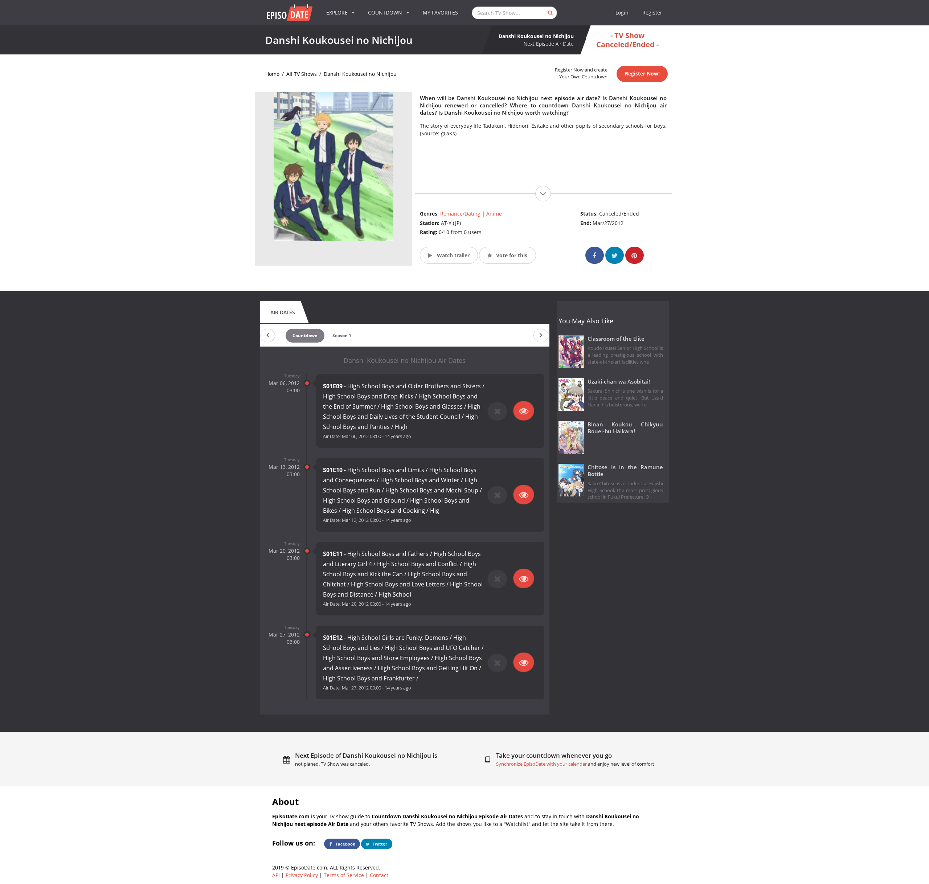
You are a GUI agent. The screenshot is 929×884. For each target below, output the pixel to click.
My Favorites (440, 12)
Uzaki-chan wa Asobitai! (619, 381)
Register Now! (642, 73)
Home (272, 73)
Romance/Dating (460, 213)
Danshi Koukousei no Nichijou (360, 73)
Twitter (379, 844)
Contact (379, 875)
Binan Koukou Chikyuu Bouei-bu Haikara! (625, 428)
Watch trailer (452, 255)
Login (622, 12)
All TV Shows (301, 73)
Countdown (305, 335)
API (276, 875)
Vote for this (511, 255)
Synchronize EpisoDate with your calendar (541, 764)
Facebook (345, 844)
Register (652, 12)
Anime (494, 213)
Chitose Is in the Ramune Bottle (625, 471)
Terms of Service (344, 875)
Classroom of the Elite (616, 338)
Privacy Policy (302, 875)
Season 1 (341, 335)
